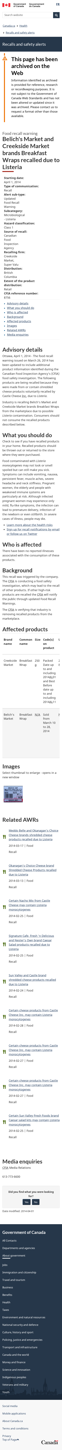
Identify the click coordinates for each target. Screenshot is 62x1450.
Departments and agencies (18, 1248)
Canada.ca (9, 26)
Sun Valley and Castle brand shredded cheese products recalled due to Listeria (32, 979)
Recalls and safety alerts (20, 32)
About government (13, 1255)
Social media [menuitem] (9, 1406)
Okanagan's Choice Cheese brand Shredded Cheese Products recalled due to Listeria (32, 870)
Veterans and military (15, 1384)
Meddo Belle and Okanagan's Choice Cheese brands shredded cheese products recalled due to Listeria (33, 835)
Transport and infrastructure (19, 1347)
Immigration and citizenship (19, 1272)
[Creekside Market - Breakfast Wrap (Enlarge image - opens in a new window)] (13, 794)
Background (15, 317)
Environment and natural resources (23, 1317)
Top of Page (9, 1439)
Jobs (4, 1265)
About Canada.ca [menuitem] (12, 1421)
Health (23, 26)
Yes (26, 1201)
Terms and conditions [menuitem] (15, 1428)
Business (7, 1287)
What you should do (20, 308)
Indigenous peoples (14, 1377)
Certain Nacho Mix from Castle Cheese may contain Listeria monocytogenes (29, 905)
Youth (6, 1392)
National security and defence (20, 1325)
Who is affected (17, 312)
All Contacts (9, 1240)
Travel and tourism (13, 1280)
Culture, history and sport (17, 1332)
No (35, 1201)
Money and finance (13, 1362)
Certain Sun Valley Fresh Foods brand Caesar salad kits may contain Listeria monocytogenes (34, 1120)
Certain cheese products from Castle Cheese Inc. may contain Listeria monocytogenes (33, 1014)
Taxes (5, 1310)
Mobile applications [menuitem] (14, 1413)
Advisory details (17, 303)
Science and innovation (16, 1369)
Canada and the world (15, 1355)
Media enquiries (18, 335)
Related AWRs (16, 330)
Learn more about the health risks (30, 525)
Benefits (7, 1295)
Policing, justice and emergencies (22, 1340)
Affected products (19, 321)
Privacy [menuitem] (6, 1436)
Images (12, 326)
